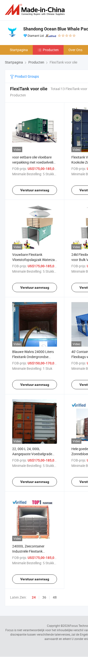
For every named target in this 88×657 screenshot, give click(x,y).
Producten (51, 49)
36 (44, 597)
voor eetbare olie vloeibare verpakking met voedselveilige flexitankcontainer (34, 162)
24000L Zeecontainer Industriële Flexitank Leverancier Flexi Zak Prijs (31, 551)
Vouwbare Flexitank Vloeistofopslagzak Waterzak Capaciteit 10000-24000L (34, 259)
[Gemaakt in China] (35, 9)
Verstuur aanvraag (34, 190)
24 (34, 597)
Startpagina (19, 49)
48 (55, 597)
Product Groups (26, 76)
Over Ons (75, 49)
